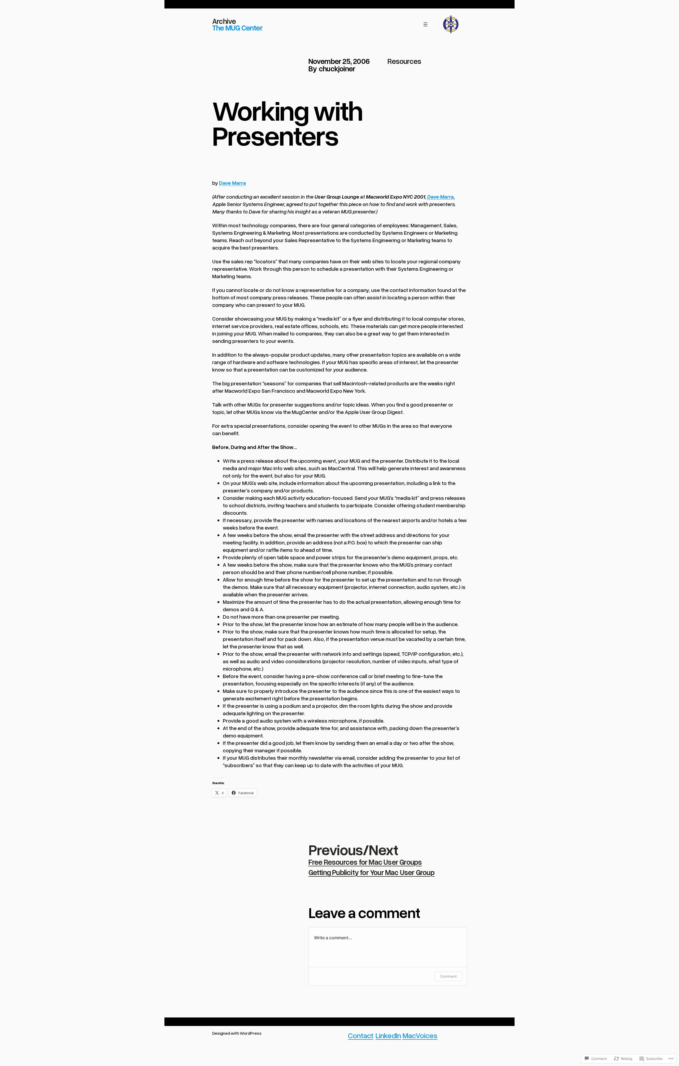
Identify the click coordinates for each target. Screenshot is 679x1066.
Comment (448, 976)
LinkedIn (388, 1035)
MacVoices (420, 1035)
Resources (404, 60)
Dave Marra (232, 183)
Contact (360, 1035)
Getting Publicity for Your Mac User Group (371, 872)
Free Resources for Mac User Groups (365, 861)
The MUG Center (237, 27)
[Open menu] (425, 24)
